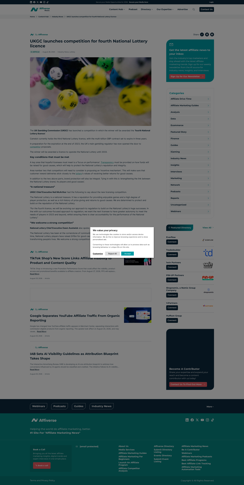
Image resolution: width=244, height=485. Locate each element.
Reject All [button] (112, 253)
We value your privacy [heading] (105, 230)
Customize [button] (98, 253)
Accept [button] (127, 253)
